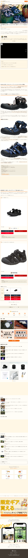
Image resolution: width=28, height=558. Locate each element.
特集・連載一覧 (14, 340)
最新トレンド (5, 463)
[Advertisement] (14, 426)
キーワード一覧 (17, 545)
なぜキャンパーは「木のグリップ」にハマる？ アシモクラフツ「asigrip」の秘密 (13, 346)
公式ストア (24, 3)
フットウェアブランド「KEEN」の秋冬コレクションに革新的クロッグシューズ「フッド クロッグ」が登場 (16, 402)
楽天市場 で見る (21, 275)
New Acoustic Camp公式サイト (5, 174)
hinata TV (16, 553)
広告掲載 (14, 544)
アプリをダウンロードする (14, 515)
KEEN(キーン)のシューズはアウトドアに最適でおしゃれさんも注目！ (13, 408)
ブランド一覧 (10, 545)
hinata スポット (12, 553)
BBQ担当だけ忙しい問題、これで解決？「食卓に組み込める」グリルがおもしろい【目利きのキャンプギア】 (16, 350)
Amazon (3, 271)
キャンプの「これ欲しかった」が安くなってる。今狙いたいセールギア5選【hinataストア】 (14, 353)
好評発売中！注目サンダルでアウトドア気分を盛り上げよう (8, 66)
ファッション (8, 463)
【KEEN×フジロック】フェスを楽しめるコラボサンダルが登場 (12, 398)
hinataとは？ (11, 544)
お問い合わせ (17, 544)
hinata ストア (11, 552)
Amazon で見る (7, 275)
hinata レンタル (15, 552)
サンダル (2, 463)
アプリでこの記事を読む (24, 30)
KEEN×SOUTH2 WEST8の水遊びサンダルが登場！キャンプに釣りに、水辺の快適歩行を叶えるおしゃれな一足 (16, 405)
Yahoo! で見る (7, 277)
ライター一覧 (13, 545)
